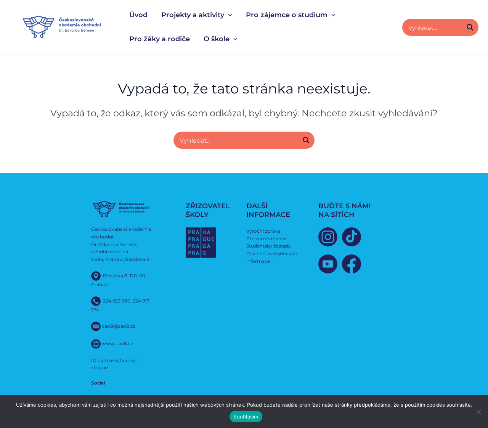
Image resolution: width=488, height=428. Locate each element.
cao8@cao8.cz (118, 325)
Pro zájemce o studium (286, 15)
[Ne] (478, 411)
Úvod (138, 15)
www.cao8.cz (117, 343)
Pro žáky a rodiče (159, 39)
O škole (217, 39)
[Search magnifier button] (470, 27)
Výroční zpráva (263, 231)
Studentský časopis (268, 246)
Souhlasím (245, 417)
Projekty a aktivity (192, 15)
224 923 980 (116, 300)
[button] (228, 15)
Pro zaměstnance (266, 238)
